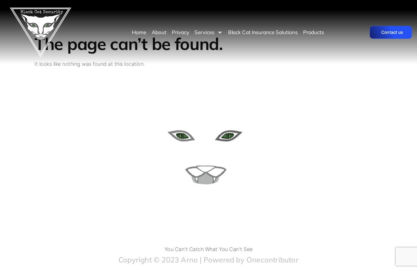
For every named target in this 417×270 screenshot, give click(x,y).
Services (204, 32)
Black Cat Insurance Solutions (263, 32)
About (159, 32)
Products (313, 32)
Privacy (180, 32)
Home (139, 32)
